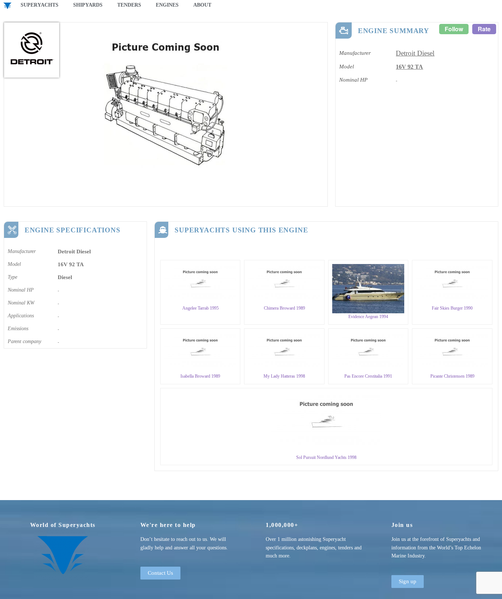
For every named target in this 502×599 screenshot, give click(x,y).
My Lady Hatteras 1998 (284, 376)
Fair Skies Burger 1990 (452, 308)
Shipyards (88, 5)
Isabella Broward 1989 (200, 376)
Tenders (129, 5)
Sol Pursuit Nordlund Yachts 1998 (326, 457)
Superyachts (39, 5)
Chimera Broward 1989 (284, 308)
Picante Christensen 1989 (452, 376)
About (202, 5)
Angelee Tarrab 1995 (200, 308)
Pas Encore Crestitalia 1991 (368, 376)
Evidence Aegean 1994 (368, 316)
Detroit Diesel (415, 53)
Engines (167, 5)
